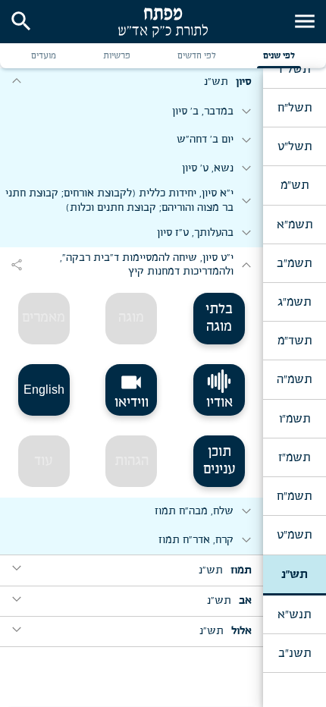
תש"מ (295, 185)
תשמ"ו (294, 418)
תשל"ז (294, 69)
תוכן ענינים (219, 461)
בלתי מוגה (219, 318)
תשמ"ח (294, 496)
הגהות (131, 461)
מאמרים (43, 318)
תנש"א (294, 614)
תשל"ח (294, 107)
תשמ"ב (294, 263)
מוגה (131, 318)
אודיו (219, 402)
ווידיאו (131, 389)
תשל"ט (294, 146)
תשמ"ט (294, 534)
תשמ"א (294, 224)
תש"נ (294, 574)
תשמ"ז (294, 457)
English (44, 389)
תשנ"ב (294, 653)
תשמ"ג (294, 302)
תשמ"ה (294, 379)
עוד (43, 461)
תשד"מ (294, 340)
